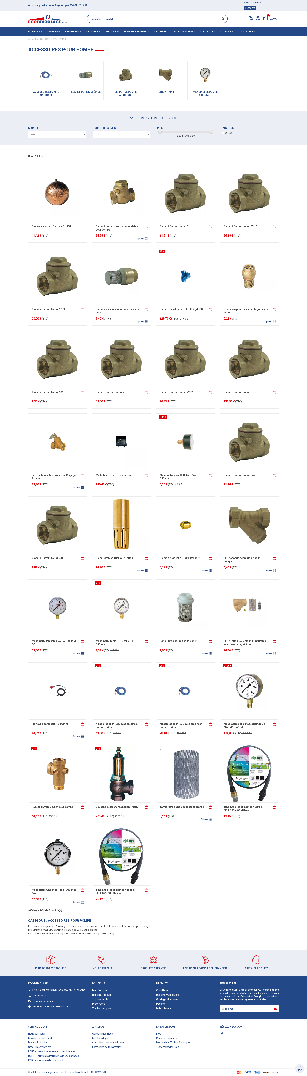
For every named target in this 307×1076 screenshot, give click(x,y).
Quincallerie (246, 31)
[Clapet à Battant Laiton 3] (249, 359)
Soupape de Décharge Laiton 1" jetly (117, 806)
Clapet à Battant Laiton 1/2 (47, 392)
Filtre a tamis (165, 91)
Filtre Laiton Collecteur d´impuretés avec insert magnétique (245, 643)
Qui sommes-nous (102, 1033)
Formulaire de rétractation (107, 1047)
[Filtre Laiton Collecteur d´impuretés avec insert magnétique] (249, 608)
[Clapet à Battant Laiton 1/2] (57, 359)
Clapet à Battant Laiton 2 (110, 392)
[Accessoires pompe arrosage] (46, 75)
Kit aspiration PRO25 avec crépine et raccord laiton (117, 725)
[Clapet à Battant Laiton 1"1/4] (57, 276)
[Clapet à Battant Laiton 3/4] (249, 442)
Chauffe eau (72, 31)
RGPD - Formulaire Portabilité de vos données (53, 1055)
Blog (158, 1033)
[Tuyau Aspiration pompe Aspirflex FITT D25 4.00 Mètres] (249, 773)
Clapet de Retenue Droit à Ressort (180, 558)
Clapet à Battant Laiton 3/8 (47, 558)
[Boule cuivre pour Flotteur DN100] (57, 193)
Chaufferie (162, 990)
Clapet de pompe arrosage (126, 93)
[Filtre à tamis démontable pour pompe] (249, 525)
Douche (160, 1003)
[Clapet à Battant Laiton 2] (121, 359)
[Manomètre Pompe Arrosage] (205, 75)
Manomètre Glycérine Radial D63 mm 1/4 (54, 891)
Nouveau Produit (101, 994)
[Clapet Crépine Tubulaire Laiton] (121, 525)
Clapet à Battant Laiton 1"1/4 (48, 309)
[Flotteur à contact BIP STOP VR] (57, 691)
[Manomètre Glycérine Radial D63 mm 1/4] (57, 856)
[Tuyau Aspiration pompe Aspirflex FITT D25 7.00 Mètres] (121, 856)
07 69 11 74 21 (39, 995)
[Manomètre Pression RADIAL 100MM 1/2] (57, 608)
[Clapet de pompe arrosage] (125, 75)
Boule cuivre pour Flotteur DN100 (51, 226)
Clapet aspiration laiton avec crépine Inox (117, 311)
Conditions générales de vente (109, 1042)
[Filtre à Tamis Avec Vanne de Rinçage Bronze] (57, 442)
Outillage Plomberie (167, 999)
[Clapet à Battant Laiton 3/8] (57, 525)
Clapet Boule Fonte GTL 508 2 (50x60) (181, 309)
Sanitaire (52, 31)
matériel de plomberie (49, 5)
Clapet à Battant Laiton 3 (238, 392)
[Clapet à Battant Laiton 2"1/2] (185, 359)
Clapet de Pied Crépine (86, 91)
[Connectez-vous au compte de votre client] (258, 18)
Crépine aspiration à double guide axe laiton (246, 311)
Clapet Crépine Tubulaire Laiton (114, 558)
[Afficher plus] (146, 226)
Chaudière (92, 31)
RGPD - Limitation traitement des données (51, 1051)
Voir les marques (101, 1008)
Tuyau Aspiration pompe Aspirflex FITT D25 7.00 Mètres (115, 891)
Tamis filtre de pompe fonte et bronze (182, 806)
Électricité (206, 31)
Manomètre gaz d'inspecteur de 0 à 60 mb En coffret (244, 725)
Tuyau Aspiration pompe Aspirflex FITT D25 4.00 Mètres (243, 808)
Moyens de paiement (40, 1038)
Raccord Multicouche (168, 994)
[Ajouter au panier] (82, 226)
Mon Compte (99, 990)
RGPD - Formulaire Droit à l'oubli (45, 1060)
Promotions (98, 1003)
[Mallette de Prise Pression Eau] (121, 442)
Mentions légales (257, 999)
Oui (228, 132)
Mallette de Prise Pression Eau (114, 475)
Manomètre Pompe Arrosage (205, 93)
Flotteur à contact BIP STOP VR (50, 723)
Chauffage (160, 31)
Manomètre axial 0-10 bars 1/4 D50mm (178, 477)
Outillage (225, 31)
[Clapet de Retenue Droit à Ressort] (185, 525)
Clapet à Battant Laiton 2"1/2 (176, 392)
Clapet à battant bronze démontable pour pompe (117, 228)
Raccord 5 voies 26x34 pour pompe (52, 806)
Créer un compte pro (39, 1047)
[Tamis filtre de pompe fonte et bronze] (185, 773)
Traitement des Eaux (167, 1047)
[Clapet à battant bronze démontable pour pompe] (121, 193)
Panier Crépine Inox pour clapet (178, 641)
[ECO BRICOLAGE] (47, 18)
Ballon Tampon (164, 1008)
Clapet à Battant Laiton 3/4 (239, 475)
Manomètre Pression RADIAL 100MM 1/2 (54, 643)
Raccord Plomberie (166, 1038)
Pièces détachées (183, 31)
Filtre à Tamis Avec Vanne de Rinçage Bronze (54, 477)
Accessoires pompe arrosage (46, 93)
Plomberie (34, 31)
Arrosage (111, 31)
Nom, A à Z (34, 156)
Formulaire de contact (42, 1001)
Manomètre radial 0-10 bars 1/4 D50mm (114, 643)
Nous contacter (36, 1033)
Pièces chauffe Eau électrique (173, 1042)
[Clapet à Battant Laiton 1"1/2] (249, 193)
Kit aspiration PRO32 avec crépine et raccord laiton (181, 725)
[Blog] (251, 19)
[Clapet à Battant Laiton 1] (185, 193)
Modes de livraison (38, 1042)
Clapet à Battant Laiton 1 (174, 226)
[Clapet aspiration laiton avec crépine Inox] (121, 276)
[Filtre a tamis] (165, 75)
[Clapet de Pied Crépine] (86, 75)
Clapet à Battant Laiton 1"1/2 (240, 226)
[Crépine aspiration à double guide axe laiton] (249, 276)
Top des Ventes (101, 999)
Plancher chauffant (135, 31)
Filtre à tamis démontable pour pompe (242, 560)
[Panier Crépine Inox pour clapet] (185, 608)
